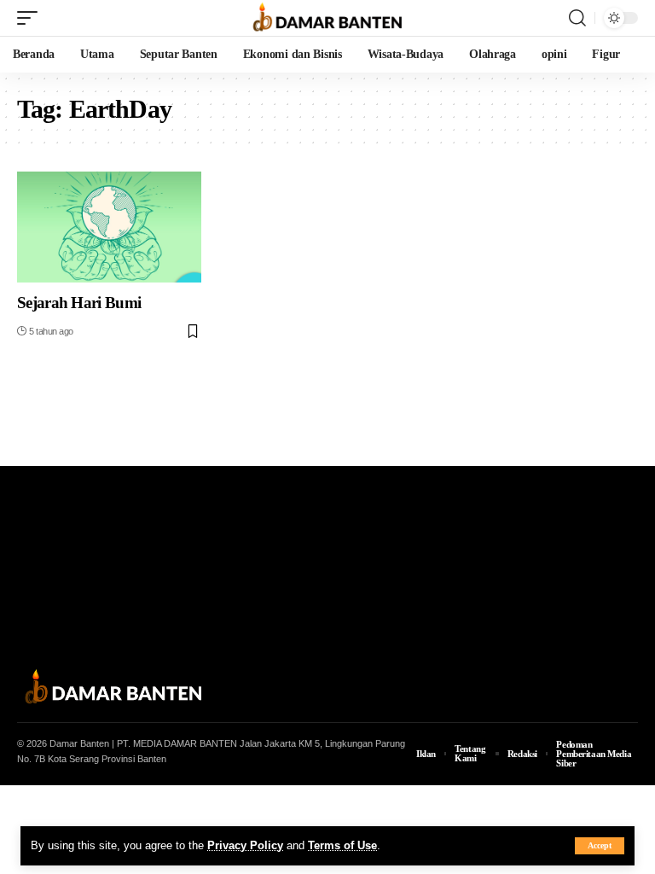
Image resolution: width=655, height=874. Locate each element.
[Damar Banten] (327, 18)
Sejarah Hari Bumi (79, 303)
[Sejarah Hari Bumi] (109, 227)
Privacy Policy (245, 845)
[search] (577, 17)
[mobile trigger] (31, 18)
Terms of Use (342, 845)
